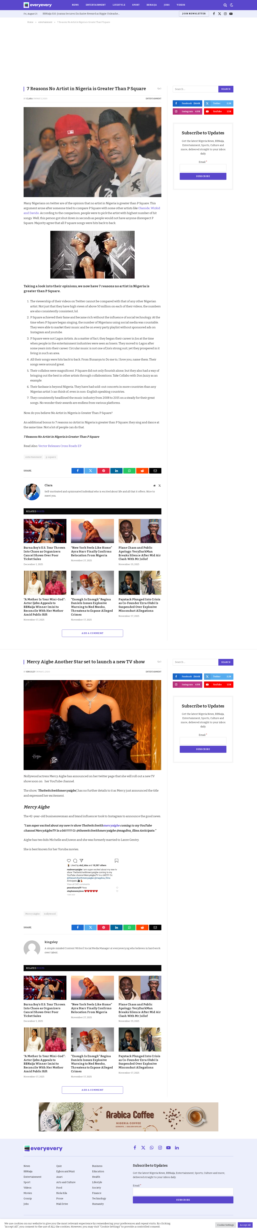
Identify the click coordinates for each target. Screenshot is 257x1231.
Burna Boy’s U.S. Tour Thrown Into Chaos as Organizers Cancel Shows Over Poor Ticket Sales (44, 553)
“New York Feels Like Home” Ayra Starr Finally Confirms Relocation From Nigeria (91, 551)
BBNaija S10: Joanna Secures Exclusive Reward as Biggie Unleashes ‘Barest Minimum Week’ (82, 13)
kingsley (30, 672)
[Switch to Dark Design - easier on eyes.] (231, 5)
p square (51, 457)
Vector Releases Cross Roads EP (59, 446)
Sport (136, 5)
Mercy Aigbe (32, 913)
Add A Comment (92, 633)
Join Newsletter (194, 13)
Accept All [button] (245, 1225)
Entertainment (96, 5)
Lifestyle (119, 5)
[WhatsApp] (11, 244)
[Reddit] (11, 236)
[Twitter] (11, 220)
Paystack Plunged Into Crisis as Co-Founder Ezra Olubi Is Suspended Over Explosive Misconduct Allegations (139, 605)
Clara (29, 99)
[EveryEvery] (38, 5)
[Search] (225, 5)
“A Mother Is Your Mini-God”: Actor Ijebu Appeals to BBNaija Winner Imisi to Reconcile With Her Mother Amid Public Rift (44, 607)
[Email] (11, 252)
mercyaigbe (111, 825)
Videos (181, 5)
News (75, 5)
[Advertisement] (128, 54)
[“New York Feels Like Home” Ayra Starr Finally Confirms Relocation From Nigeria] (92, 531)
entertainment (153, 99)
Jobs (166, 5)
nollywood (50, 913)
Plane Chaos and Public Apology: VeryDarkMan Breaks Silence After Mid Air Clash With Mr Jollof (140, 553)
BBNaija (152, 5)
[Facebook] (11, 212)
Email (203, 162)
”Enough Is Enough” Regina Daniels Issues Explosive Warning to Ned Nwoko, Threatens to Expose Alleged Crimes (92, 607)
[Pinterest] (11, 228)
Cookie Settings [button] (225, 1225)
